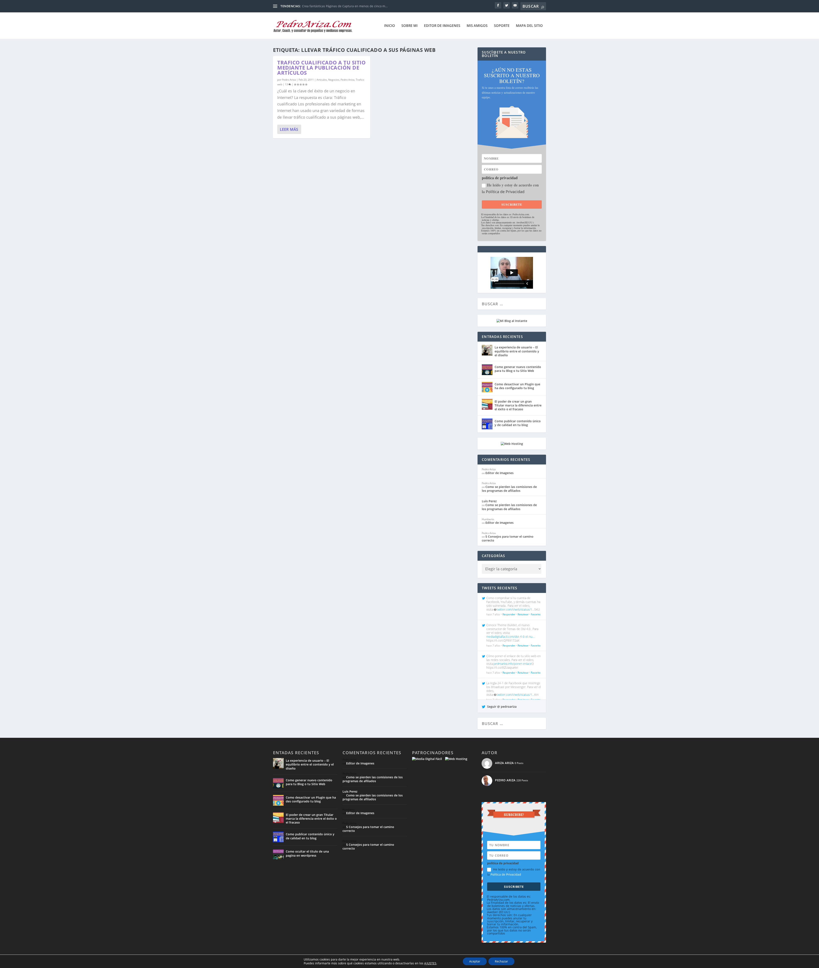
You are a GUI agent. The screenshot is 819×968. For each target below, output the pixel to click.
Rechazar (501, 961)
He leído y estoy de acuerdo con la (510, 188)
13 (287, 84)
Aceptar (474, 961)
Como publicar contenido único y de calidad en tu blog (518, 423)
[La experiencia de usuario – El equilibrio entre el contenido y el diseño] (487, 350)
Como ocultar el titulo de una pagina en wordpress (307, 853)
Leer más (289, 129)
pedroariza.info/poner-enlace (513, 664)
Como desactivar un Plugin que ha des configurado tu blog (517, 386)
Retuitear (523, 614)
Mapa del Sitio (529, 26)
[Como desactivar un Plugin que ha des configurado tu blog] (487, 387)
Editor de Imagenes (442, 26)
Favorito (535, 614)
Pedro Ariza (289, 80)
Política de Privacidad (505, 191)
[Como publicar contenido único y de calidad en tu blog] (487, 424)
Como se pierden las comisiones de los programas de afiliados (509, 489)
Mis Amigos (477, 26)
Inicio (389, 26)
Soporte (502, 26)
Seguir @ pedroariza (501, 707)
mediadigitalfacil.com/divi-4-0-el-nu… (510, 637)
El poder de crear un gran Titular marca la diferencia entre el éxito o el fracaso (518, 405)
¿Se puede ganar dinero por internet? (329, 6)
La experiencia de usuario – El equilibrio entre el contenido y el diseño (517, 351)
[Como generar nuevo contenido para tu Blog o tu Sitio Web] (487, 369)
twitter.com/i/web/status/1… (515, 609)
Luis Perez (489, 501)
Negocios (333, 80)
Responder (508, 614)
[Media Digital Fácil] (427, 759)
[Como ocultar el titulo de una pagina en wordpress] (278, 854)
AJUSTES (430, 963)
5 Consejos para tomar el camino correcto (507, 538)
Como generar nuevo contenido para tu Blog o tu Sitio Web (518, 369)
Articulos (322, 80)
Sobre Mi (409, 26)
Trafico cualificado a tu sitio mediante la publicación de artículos (321, 67)
